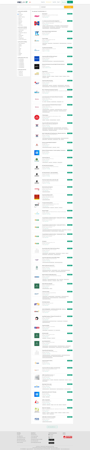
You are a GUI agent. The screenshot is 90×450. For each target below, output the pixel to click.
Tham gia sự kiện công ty (57, 254)
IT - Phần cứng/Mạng (56, 25)
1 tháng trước (21, 75)
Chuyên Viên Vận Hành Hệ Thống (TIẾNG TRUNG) (50, 257)
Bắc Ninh (20, 22)
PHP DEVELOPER (45, 333)
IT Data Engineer (45, 115)
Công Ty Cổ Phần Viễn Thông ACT (47, 81)
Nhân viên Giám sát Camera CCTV (48, 265)
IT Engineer (44, 25)
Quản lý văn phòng (45, 254)
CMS (19, 50)
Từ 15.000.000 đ (21, 64)
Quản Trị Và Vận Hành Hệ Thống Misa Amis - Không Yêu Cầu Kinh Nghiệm (54, 133)
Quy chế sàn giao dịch (34, 440)
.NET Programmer (22, 43)
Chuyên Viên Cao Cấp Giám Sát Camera (60, 271)
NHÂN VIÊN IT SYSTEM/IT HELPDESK (48, 416)
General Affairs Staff (45, 253)
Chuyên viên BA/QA (45, 325)
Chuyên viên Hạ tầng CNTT (46, 28)
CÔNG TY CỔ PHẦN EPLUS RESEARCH (48, 326)
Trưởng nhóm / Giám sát (23, 32)
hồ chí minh (63, 253)
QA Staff (58, 280)
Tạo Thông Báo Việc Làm (21, 437)
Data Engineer (44, 13)
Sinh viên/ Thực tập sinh (23, 28)
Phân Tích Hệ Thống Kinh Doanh (54, 297)
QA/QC (45, 101)
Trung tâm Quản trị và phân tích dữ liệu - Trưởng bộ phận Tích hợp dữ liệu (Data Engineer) (54, 234)
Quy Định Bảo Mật (34, 437)
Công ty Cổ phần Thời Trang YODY (47, 303)
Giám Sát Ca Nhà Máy (54, 270)
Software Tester (45, 279)
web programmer (60, 162)
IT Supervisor (59, 412)
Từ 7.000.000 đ (21, 61)
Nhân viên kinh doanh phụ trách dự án (47, 356)
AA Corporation (44, 143)
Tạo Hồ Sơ (54, 2)
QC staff (61, 280)
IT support (60, 76)
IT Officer (68, 76)
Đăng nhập (64, 2)
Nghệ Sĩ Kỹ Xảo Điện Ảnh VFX (46, 322)
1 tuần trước (21, 72)
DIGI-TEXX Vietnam (45, 151)
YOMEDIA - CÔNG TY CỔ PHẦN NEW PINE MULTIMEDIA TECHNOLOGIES (54, 211)
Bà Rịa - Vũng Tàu (22, 16)
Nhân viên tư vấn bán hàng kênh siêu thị (47, 357)
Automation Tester (53, 101)
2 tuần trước (21, 73)
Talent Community (20, 442)
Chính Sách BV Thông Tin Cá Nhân (36, 439)
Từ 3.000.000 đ (21, 59)
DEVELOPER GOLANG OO (46, 288)
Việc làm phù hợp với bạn (21, 439)
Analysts (58, 147)
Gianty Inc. (44, 65)
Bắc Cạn (20, 19)
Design (20, 54)
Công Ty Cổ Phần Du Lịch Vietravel (48, 57)
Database (20, 53)
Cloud (20, 49)
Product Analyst (45, 38)
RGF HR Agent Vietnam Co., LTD (47, 376)
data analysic (44, 44)
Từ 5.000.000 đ (21, 60)
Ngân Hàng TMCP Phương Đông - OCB (48, 218)
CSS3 (20, 52)
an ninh (59, 270)
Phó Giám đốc (21, 35)
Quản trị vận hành (50, 139)
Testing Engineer (59, 101)
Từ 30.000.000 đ (21, 67)
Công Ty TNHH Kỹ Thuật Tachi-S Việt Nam (49, 249)
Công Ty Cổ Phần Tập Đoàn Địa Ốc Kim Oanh (49, 368)
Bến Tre (20, 23)
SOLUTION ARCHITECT (46, 341)
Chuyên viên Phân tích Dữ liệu (47, 80)
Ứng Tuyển (70, 13)
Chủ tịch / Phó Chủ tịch (22, 39)
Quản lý (20, 34)
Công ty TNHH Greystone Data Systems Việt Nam (50, 166)
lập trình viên (65, 109)
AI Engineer (44, 241)
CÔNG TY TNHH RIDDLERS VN (47, 317)
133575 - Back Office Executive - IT (48, 374)
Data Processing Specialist (53, 86)
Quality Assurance (50, 330)
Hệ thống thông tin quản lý (62, 297)
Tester (57, 279)
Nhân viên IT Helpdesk (46, 407)
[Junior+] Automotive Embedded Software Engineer (51, 104)
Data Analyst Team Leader (47, 384)
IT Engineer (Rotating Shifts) (47, 202)
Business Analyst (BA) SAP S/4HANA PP (49, 142)
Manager (52, 404)
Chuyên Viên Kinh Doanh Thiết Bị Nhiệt (56, 355)
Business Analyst (50, 43)
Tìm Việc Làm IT (48, 2)
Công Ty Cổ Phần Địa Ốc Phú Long (47, 158)
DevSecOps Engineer (46, 301)
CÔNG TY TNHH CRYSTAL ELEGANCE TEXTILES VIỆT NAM (52, 22)
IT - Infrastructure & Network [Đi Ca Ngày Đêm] (50, 20)
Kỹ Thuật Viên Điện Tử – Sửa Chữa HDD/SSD (50, 172)
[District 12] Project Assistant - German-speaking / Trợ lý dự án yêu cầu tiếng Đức (54, 150)
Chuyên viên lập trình (46, 157)
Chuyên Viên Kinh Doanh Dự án (47, 350)
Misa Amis (62, 139)
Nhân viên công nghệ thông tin (64, 25)
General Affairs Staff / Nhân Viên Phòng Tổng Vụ (51, 248)
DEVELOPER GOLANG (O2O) (47, 283)
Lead (55, 404)
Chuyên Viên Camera (45, 271)
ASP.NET (20, 45)
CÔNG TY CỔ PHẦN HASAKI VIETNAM (48, 284)
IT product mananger (57, 296)
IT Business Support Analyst (65, 296)
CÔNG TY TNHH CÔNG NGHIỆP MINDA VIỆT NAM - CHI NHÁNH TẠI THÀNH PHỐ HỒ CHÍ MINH (57, 90)
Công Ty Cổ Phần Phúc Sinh (46, 401)
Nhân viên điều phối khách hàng (66, 355)
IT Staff (48, 77)
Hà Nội (20, 12)
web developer (55, 162)
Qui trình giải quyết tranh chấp (36, 442)
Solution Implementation (52, 347)
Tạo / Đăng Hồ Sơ (20, 436)
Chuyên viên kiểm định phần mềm (52, 279)
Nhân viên (20, 31)
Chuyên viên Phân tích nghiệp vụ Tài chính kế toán (51, 367)
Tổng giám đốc (21, 38)
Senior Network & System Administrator (49, 31)
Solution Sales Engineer (66, 347)
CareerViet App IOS (51, 443)
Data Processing (67, 85)
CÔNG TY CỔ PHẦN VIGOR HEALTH (48, 72)
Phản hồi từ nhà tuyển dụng (21, 440)
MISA (59, 139)
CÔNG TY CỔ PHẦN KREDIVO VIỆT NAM (48, 39)
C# (19, 47)
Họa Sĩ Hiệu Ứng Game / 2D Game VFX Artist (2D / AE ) (51, 316)
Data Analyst (68, 86)
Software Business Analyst (46, 297)
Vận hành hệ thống (55, 139)
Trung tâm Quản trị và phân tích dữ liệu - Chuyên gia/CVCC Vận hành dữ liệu (54, 217)
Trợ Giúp (64, 434)
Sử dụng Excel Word (50, 254)
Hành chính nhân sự (58, 253)
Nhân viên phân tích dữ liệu (63, 43)
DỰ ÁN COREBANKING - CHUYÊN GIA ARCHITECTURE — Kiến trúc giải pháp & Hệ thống (54, 309)
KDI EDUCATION (45, 361)
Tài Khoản (18, 434)
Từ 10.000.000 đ (21, 63)
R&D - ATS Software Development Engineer (50, 89)
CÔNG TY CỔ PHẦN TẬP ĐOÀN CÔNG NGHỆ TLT (50, 124)
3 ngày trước (21, 71)
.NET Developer (52, 109)
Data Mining (50, 85)
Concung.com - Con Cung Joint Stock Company (50, 14)
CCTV (49, 271)
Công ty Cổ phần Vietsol (46, 105)
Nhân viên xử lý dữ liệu (45, 85)
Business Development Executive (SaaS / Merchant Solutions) (53, 64)
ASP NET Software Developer (58, 109)
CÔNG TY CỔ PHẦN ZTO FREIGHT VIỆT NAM (49, 258)
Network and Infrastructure (50, 25)
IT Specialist (56, 76)
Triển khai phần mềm (45, 130)
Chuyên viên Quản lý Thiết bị (47, 360)
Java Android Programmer (46, 109)
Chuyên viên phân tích (56, 43)
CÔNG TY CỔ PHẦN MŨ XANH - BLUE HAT (49, 48)
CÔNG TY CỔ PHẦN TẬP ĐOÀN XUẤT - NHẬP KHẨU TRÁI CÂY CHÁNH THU (54, 408)
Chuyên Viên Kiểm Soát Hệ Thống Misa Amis (50, 122)
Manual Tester (48, 101)
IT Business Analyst (45, 291)
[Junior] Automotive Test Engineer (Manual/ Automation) (52, 96)
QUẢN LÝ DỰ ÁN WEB (46, 399)
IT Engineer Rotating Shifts (46, 207)
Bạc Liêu (20, 18)
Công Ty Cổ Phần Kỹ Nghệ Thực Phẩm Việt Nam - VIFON (51, 116)
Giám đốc (20, 36)
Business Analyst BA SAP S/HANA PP (47, 147)
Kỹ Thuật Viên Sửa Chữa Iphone (47, 165)
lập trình (51, 288)
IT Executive (44, 77)
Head (57, 404)
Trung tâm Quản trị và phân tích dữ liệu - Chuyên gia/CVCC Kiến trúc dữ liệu (54, 224)
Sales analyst (54, 147)
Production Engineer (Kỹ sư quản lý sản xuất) (50, 179)
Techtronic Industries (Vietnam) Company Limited (50, 203)
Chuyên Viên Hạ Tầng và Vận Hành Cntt (55, 28)
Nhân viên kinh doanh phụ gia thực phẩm (58, 356)
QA (62, 101)
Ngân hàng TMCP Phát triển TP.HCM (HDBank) (49, 310)
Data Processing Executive (46, 86)
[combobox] (29, 7)
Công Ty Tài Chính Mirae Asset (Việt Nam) (49, 292)
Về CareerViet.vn (33, 434)
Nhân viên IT (48, 76)
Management (64, 404)
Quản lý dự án (44, 404)
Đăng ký (70, 2)
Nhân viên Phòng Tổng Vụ (52, 253)
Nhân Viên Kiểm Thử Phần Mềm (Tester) (49, 274)
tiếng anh (67, 253)
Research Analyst (45, 43)
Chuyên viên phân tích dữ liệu (61, 86)
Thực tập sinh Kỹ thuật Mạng (47, 47)
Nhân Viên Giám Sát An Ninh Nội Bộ (65, 270)
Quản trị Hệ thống (45, 139)
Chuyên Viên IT (45, 71)
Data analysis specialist (61, 85)
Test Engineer (54, 280)
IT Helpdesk (64, 76)
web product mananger (51, 296)
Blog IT (58, 2)
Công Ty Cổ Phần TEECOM (46, 32)
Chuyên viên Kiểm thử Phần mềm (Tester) (49, 56)
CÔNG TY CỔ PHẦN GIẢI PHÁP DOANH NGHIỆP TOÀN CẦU (51, 275)
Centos (20, 48)
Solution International (59, 347)
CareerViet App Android (51, 440)
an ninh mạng (53, 271)
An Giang (20, 15)
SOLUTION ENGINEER (45, 347)
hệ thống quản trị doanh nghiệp (53, 130)
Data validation (55, 85)
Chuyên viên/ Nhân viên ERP (47, 194)
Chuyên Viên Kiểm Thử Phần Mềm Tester (47, 61)
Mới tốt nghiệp (21, 30)
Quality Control (50, 280)
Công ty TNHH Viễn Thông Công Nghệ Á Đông (49, 351)
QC (54, 330)
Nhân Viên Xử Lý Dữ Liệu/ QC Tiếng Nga (49, 391)
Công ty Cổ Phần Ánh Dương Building (48, 418)
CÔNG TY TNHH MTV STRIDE (47, 385)
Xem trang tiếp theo (51, 426)
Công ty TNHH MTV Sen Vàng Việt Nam (48, 266)
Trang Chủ (43, 2)
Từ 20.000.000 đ (21, 65)
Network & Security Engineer (47, 186)
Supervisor (60, 404)
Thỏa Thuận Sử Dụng (34, 436)
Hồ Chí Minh (21, 14)
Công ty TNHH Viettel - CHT (46, 188)
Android (20, 44)
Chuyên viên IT (44, 76)
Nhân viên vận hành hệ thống (64, 138)
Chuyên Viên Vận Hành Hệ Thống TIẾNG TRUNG (48, 262)
